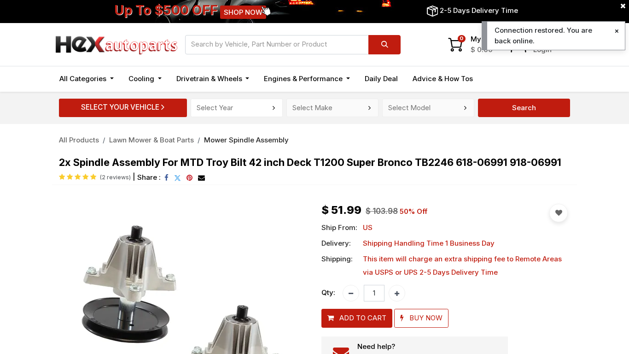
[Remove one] (351, 293)
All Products (79, 140)
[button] (356, 318)
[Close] (617, 31)
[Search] (384, 44)
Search (524, 107)
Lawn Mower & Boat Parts (151, 140)
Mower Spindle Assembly (246, 140)
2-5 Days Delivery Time (479, 10)
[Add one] (397, 293)
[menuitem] (381, 79)
